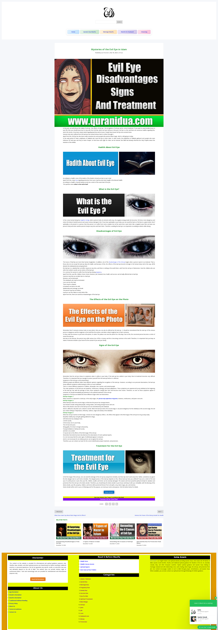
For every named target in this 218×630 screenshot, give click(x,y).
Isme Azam (153, 561)
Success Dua (84, 593)
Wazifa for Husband (127, 32)
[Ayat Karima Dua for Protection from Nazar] (149, 531)
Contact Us (12, 612)
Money (82, 619)
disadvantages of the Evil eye (117, 262)
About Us (12, 606)
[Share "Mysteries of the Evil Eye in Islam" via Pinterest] (113, 504)
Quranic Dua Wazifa (89, 32)
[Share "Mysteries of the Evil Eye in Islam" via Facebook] (106, 504)
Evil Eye (121, 52)
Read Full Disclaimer (38, 579)
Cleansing (144, 32)
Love (81, 613)
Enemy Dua (83, 590)
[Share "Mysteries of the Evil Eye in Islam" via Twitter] (110, 504)
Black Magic (84, 602)
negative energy (84, 220)
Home (73, 32)
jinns (81, 607)
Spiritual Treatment (86, 599)
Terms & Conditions (15, 609)
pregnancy (99, 272)
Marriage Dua (84, 585)
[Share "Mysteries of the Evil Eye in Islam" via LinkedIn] (116, 504)
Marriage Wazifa (108, 32)
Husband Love (84, 616)
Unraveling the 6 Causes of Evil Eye (121, 541)
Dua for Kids (84, 596)
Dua (76, 180)
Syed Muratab (105, 52)
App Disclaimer (13, 592)
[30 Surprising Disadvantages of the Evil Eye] (68, 531)
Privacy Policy (13, 603)
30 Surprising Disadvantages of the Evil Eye (67, 542)
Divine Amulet (109, 492)
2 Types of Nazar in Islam (91, 541)
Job (81, 610)
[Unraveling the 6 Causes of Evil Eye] (122, 531)
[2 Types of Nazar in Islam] (95, 531)
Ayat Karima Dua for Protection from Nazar (149, 542)
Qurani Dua (83, 582)
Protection (83, 622)
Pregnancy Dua (85, 587)
